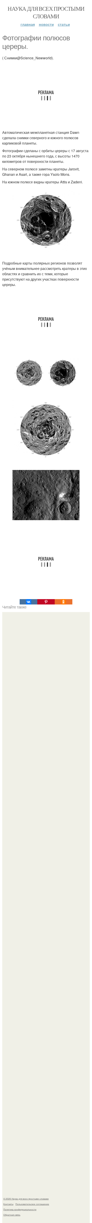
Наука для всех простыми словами (46, 12)
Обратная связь (11, 1214)
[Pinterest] (46, 601)
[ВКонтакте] (28, 601)
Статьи (64, 24)
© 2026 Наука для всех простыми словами (26, 1198)
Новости (46, 24)
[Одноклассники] (63, 601)
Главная (28, 24)
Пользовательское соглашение (32, 1204)
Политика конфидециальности (19, 1209)
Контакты (8, 1204)
